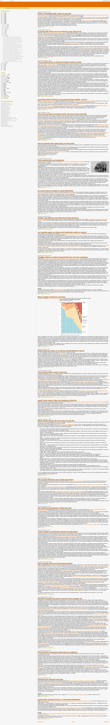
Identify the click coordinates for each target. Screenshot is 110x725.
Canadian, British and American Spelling (8, 120)
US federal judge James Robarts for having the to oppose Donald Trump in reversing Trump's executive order (67, 701)
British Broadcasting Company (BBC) (46, 36)
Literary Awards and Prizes (6, 119)
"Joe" (53, 373)
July (4, 30)
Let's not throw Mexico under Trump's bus (52, 372)
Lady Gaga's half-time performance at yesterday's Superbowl (82, 680)
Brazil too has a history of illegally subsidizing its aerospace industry (86, 576)
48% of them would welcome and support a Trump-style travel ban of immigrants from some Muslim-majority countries (73, 246)
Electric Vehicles (4, 80)
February (5, 36)
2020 (3, 20)
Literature (42, 503)
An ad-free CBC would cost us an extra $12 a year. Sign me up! (59, 31)
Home (73, 721)
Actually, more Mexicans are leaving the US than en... (12, 45)
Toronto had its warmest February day (46, 103)
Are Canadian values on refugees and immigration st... (13, 46)
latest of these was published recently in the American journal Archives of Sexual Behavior (57, 193)
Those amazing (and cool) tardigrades (51, 160)
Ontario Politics (43, 96)
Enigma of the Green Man (6, 112)
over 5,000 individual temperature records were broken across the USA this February (66, 105)
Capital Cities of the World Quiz (7, 126)
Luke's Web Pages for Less (6, 116)
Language (3, 84)
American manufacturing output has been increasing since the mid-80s (87, 631)
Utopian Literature (4, 106)
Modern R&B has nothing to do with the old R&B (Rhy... (13, 49)
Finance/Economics (44, 140)
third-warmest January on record (49, 101)
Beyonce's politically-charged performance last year (51, 683)
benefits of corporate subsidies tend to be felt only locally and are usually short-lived (61, 585)
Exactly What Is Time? (5, 103)
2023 (3, 16)
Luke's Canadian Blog (19, 4)
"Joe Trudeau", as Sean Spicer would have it (55, 407)
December (5, 24)
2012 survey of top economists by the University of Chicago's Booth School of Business (57, 120)
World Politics (49, 229)
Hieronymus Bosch (4, 115)
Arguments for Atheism (5, 114)
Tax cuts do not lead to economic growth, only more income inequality (62, 114)
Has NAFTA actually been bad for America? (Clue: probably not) (60, 598)
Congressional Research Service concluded (97, 618)
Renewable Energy (49, 96)
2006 (3, 69)
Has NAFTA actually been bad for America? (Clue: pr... (13, 58)
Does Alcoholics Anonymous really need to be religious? (57, 652)
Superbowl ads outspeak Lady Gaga (50, 679)
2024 (3, 15)
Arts (41, 27)
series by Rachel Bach (76, 481)
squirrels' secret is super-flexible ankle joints (55, 151)
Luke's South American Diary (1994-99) (8, 117)
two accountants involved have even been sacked (94, 17)
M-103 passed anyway (59, 289)
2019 (3, 21)
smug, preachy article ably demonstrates (91, 524)
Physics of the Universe (5, 109)
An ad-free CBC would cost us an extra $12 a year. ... (12, 38)
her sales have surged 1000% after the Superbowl (77, 694)
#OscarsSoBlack (87, 20)
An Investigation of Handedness (7, 104)
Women (45, 213)
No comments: (51, 26)
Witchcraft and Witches (5, 107)
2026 (3, 12)
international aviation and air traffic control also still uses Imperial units (69, 491)
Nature (2, 87)
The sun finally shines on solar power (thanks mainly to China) (59, 62)
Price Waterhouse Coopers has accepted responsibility (68, 17)
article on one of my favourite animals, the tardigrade (73, 161)
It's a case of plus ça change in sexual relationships (55, 191)
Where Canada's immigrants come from (51, 297)
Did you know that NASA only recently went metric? (56, 480)
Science (44, 187)
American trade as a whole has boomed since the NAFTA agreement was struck (61, 633)
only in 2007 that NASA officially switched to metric (55, 486)
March (4, 34)
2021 (3, 18)
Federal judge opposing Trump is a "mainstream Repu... (13, 61)
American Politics (44, 229)
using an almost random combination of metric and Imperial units (89, 484)
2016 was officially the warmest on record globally (84, 101)
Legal (2, 85)
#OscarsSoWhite (101, 23)
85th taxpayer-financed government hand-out (70, 570)
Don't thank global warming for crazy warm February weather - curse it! (62, 99)
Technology (3, 95)
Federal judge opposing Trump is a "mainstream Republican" (59, 699)
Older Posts (106, 721)
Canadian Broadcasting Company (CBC (55, 32)
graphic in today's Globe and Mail (55, 298)
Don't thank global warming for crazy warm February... (13, 40)
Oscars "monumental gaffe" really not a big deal (54, 13)
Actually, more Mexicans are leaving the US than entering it (58, 218)
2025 (3, 14)
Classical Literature (4, 113)
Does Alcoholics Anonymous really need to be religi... (12, 59)
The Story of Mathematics (6, 108)
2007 (3, 68)
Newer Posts (40, 721)
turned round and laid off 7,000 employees (59, 586)
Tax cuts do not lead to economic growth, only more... (12, 41)
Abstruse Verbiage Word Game (7, 125)
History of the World (4, 124)
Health (42, 675)
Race (43, 27)
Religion (51, 252)
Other (42, 187)
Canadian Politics (45, 57)
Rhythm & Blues (62, 353)
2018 (3, 22)
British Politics (3, 76)
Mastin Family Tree (4, 121)
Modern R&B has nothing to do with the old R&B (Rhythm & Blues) (61, 351)
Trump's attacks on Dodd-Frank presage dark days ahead (58, 532)
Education (3, 79)
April (4, 33)
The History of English (5, 111)
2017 (3, 23)
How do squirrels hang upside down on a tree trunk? (56, 143)
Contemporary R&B (67, 359)
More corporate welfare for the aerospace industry (55, 563)
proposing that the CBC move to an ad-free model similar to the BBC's (94, 47)
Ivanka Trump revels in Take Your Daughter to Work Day (57, 400)
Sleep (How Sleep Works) (6, 105)
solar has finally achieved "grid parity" (48, 64)
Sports (2, 94)
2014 (3, 66)
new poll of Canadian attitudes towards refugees (70, 233)
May (4, 32)
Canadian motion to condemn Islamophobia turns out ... (13, 47)
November (5, 25)
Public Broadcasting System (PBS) (72, 43)
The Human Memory (5, 110)
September (5, 28)
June (4, 31)
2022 (3, 17)
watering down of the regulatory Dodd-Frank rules (66, 536)
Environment (3, 81)
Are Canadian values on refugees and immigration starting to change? (62, 232)
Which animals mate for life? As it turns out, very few (56, 421)
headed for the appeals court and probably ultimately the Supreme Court (67, 707)
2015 (3, 65)
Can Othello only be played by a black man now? (55, 508)
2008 (3, 67)
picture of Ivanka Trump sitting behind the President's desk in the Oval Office (90, 401)
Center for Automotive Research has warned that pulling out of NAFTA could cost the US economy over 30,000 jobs (62, 609)
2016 (3, 63)
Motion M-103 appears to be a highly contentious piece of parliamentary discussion (62, 258)
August (4, 29)
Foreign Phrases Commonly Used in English (9, 118)
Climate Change (43, 109)
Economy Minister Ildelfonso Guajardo (87, 390)
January (4, 62)
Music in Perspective (5, 123)
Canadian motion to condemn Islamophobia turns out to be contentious (63, 257)
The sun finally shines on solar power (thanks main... (12, 39)
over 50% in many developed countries (67, 424)
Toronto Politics (4, 96)
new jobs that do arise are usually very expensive (72, 587)
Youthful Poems (4, 122)
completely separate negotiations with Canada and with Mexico (84, 381)
